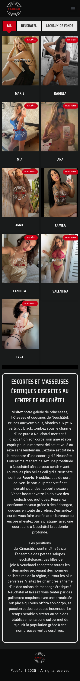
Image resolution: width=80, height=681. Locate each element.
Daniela (60, 93)
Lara (19, 357)
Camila (60, 225)
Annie (19, 225)
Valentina (60, 291)
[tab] (9, 26)
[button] (73, 8)
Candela (19, 291)
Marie (19, 93)
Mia (19, 159)
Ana (60, 159)
